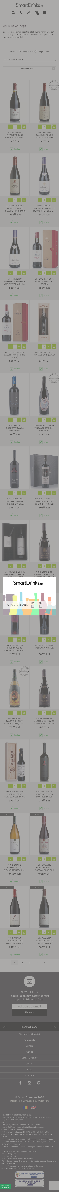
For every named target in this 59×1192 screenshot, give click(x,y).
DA (33, 602)
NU (41, 602)
